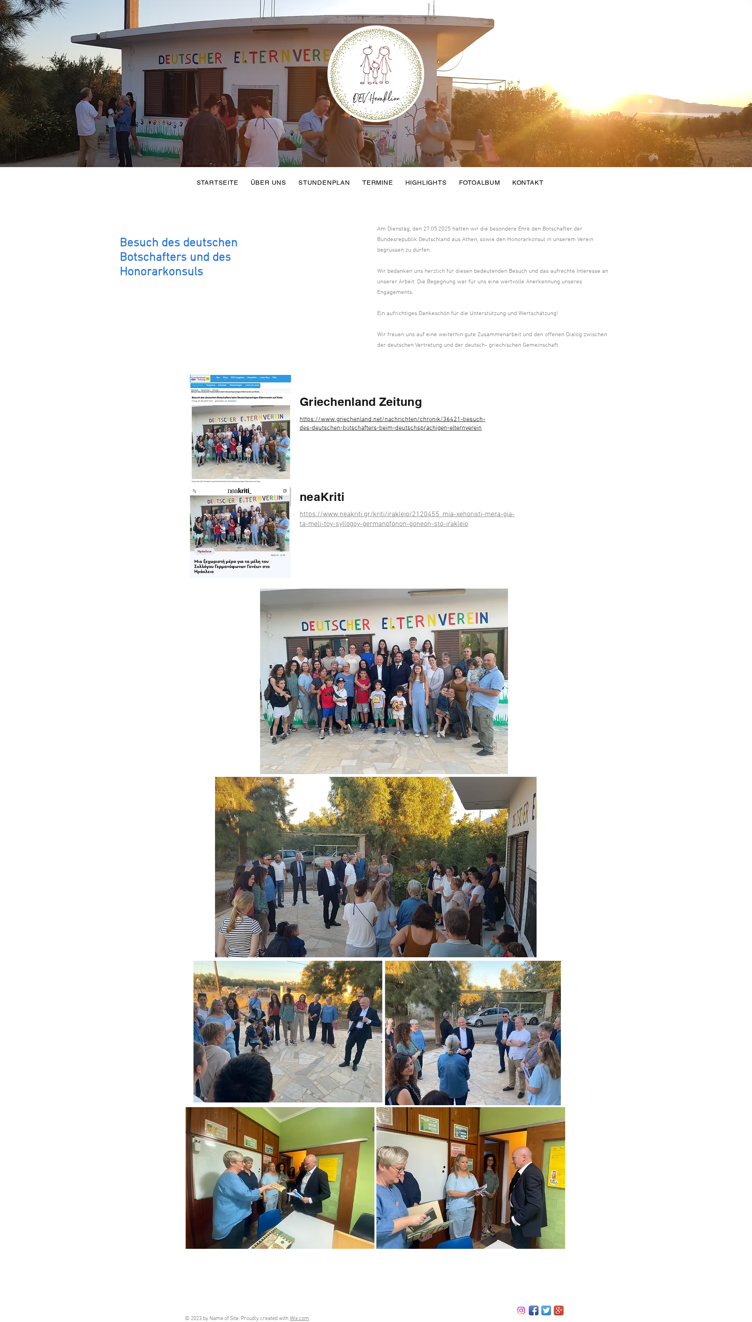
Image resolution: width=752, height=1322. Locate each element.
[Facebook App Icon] (534, 1310)
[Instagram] (521, 1310)
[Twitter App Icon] (546, 1310)
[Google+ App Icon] (559, 1310)
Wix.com (299, 1318)
